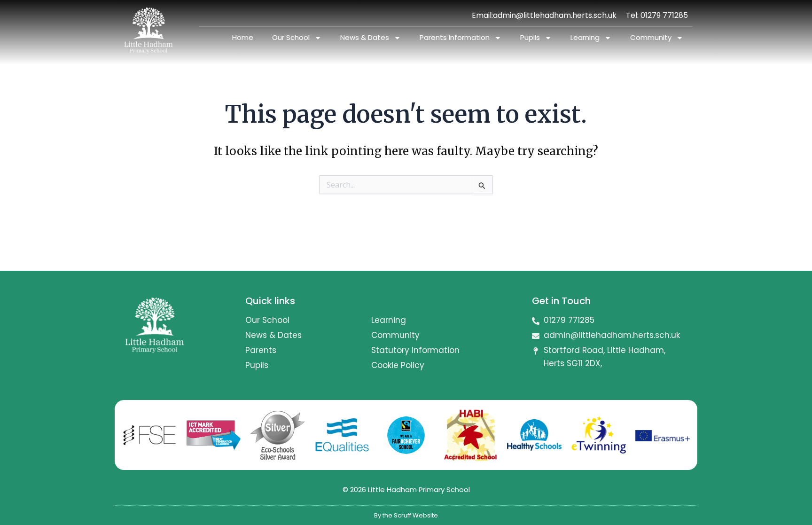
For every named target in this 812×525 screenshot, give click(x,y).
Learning (585, 37)
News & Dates (364, 37)
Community (650, 37)
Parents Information (455, 37)
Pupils (530, 37)
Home (242, 37)
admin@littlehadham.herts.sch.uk (555, 15)
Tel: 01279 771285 (657, 15)
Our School (291, 37)
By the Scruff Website (406, 515)
